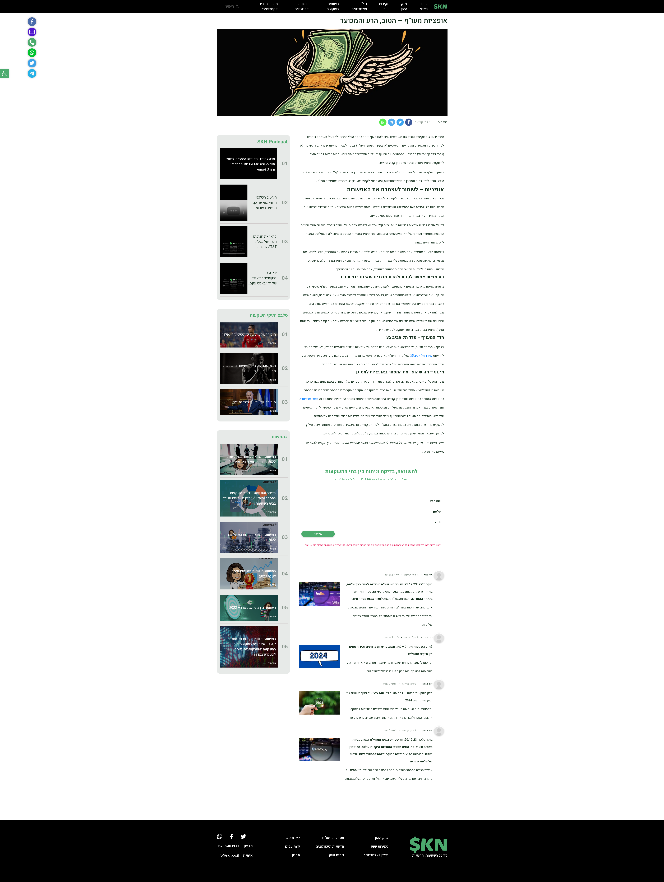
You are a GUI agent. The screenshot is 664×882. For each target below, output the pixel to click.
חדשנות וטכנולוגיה (330, 846)
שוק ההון (381, 837)
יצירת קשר (292, 837)
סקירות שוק (379, 846)
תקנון (296, 855)
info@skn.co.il (228, 855)
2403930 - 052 (228, 846)
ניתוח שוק (336, 855)
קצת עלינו (292, 846)
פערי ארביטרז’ (309, 399)
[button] (4, 73)
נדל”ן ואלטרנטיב (375, 855)
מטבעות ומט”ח (333, 837)
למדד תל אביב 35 (421, 355)
